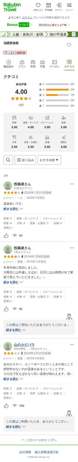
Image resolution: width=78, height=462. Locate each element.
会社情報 (25, 452)
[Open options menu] (72, 184)
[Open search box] (8, 160)
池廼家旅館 (11, 43)
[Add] (69, 45)
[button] (17, 185)
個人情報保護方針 (47, 452)
